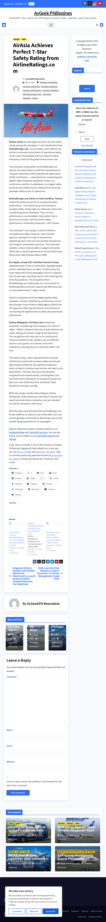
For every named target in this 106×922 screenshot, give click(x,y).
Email (9, 745)
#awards (27, 98)
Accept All (50, 911)
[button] (97, 24)
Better (82, 124)
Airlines (17, 39)
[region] (33, 902)
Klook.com (87, 159)
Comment (12, 676)
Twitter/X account (38, 432)
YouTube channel (46, 435)
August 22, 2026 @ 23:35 (70, 863)
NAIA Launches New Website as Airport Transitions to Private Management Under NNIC (48, 573)
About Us (65, 911)
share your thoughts (45, 451)
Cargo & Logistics (73, 852)
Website (10, 761)
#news (35, 98)
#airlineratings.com (32, 94)
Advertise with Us (95, 916)
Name (10, 729)
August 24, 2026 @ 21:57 (70, 835)
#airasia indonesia (31, 86)
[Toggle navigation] (51, 25)
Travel (17, 823)
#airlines (47, 94)
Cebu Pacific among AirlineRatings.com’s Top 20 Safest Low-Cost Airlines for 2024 (16, 538)
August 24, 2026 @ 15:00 (21, 863)
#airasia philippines (32, 90)
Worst (82, 132)
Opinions (85, 911)
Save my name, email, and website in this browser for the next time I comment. (34, 783)
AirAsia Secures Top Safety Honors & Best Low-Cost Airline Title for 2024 (53, 537)
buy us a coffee (24, 451)
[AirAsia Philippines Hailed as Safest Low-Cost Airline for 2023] (37, 539)
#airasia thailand (50, 90)
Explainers (75, 911)
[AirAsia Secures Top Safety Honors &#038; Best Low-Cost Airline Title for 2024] (54, 526)
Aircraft (61, 823)
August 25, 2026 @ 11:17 (21, 835)
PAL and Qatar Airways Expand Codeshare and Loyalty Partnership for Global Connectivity (85, 195)
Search (78, 70)
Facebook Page (16, 432)
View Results (87, 145)
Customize (17, 911)
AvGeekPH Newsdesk (35, 79)
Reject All (34, 911)
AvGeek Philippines (53, 13)
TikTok (12, 439)
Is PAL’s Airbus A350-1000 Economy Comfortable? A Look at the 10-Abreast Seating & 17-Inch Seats (87, 234)
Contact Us (82, 916)
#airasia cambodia (48, 82)
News (24, 39)
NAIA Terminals (96, 911)
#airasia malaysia (49, 86)
